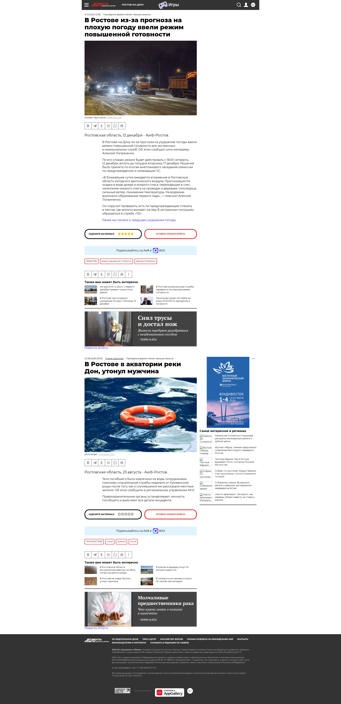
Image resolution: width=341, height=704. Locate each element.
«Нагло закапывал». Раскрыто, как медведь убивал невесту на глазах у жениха (235, 497)
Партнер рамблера (142, 691)
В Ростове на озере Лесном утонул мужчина (115, 580)
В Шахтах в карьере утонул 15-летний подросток (172, 568)
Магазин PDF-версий (171, 639)
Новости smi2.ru (96, 348)
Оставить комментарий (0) (170, 234)
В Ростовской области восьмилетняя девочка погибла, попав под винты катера (118, 570)
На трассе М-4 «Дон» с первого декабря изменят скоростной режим (117, 289)
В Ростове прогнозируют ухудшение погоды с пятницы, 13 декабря (118, 301)
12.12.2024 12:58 (93, 14)
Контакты (242, 639)
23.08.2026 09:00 (94, 358)
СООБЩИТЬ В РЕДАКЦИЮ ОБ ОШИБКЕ (169, 643)
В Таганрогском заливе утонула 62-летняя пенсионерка (173, 580)
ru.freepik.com (107, 454)
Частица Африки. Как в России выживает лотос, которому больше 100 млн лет (234, 462)
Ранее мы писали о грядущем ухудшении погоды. (139, 220)
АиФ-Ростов (114, 117)
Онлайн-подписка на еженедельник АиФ (210, 639)
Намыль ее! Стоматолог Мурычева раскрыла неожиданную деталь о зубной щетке (234, 438)
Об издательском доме (125, 639)
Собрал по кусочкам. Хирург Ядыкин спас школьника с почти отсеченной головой (235, 473)
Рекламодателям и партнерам (129, 643)
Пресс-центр (149, 639)
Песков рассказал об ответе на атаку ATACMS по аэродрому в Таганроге (173, 301)
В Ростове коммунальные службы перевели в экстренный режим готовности (175, 289)
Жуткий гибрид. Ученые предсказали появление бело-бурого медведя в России (235, 450)
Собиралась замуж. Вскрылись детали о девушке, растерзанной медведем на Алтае (233, 485)
